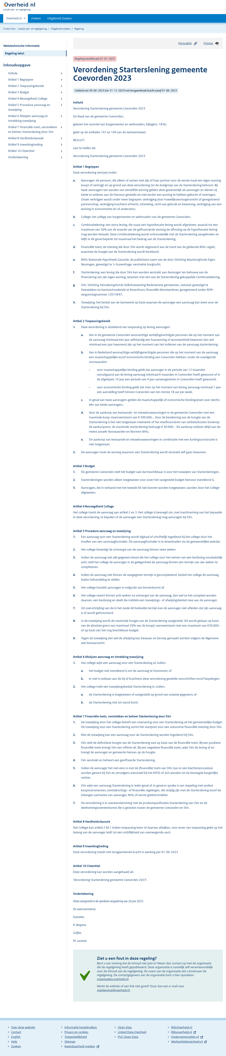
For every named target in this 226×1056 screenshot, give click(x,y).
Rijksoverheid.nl (181, 1032)
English (15, 1037)
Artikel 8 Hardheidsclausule (26, 138)
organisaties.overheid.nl (112, 979)
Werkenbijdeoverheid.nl (187, 1042)
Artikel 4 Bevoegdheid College (27, 98)
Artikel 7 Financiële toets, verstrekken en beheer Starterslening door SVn (32, 129)
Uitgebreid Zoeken (59, 18)
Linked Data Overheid (132, 1032)
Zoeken (36, 18)
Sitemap (69, 1042)
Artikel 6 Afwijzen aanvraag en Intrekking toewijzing (28, 118)
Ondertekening (18, 157)
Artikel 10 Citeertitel (21, 151)
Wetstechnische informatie (21, 46)
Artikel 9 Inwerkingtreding (25, 144)
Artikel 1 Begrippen (20, 79)
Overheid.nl (14, 19)
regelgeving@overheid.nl (113, 990)
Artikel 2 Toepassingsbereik (26, 86)
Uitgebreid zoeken (60, 28)
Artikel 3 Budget (18, 92)
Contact (16, 1032)
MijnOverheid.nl (181, 1027)
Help (14, 1042)
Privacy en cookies (76, 1032)
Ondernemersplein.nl (185, 1037)
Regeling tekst (14, 53)
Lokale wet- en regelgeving (32, 28)
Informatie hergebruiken (80, 1027)
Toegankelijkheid (75, 1037)
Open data (125, 1027)
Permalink (185, 43)
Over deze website (23, 1027)
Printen (208, 43)
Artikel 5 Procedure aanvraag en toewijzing (29, 107)
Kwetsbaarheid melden (79, 1046)
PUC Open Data (128, 1037)
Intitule (12, 73)
